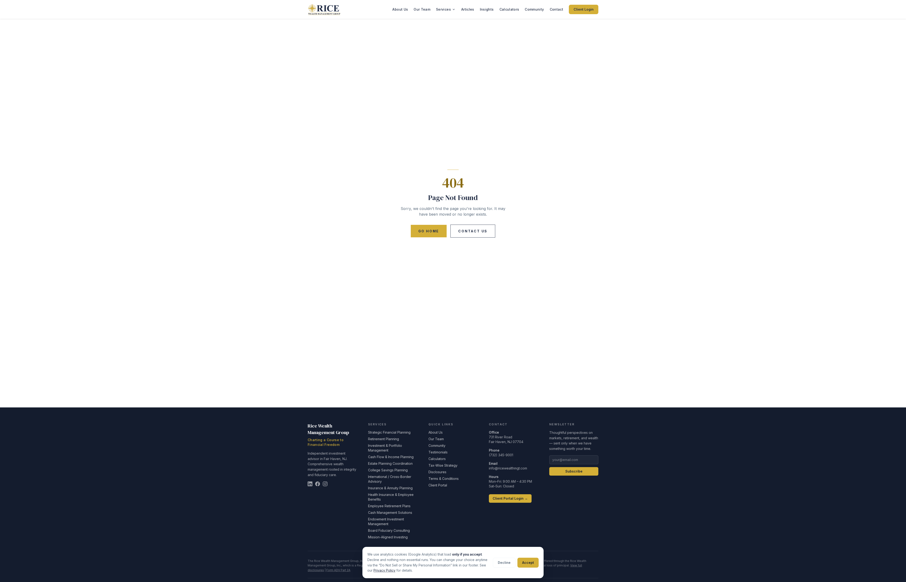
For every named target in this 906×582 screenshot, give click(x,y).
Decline (504, 563)
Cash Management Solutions (390, 513)
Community (534, 9)
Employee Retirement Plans (389, 506)
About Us (400, 9)
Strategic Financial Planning (389, 432)
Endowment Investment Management (386, 521)
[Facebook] (317, 484)
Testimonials (438, 452)
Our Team (422, 9)
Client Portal (437, 485)
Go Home (428, 231)
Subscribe (574, 471)
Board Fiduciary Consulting (389, 530)
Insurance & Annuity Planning (390, 488)
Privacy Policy (384, 570)
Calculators (509, 9)
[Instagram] (325, 484)
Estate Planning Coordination (390, 463)
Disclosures (437, 472)
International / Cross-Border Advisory (389, 479)
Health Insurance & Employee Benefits (391, 497)
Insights (487, 9)
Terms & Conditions (443, 479)
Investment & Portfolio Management (385, 448)
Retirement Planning (383, 439)
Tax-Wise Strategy (442, 465)
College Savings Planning (388, 470)
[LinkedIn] (310, 484)
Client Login (584, 9)
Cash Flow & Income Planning (391, 457)
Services (443, 9)
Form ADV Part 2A (338, 570)
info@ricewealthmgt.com (508, 468)
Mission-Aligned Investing (388, 537)
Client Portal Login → (510, 498)
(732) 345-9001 (501, 455)
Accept (528, 563)
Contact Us (472, 231)
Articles (467, 9)
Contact (556, 9)
